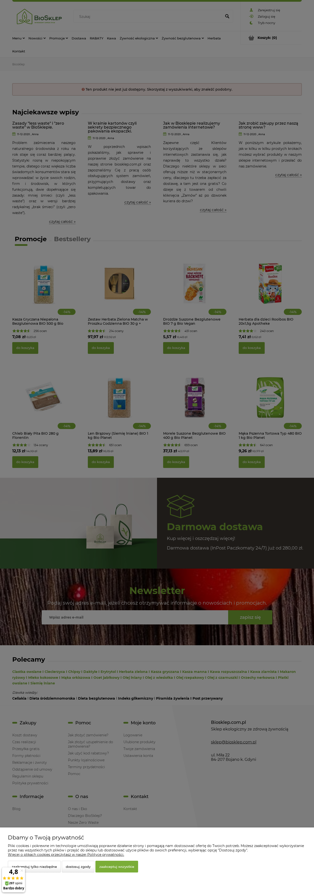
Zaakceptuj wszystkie (116, 867)
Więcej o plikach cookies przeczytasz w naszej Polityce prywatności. (66, 854)
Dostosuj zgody (78, 867)
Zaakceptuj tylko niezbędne (34, 867)
